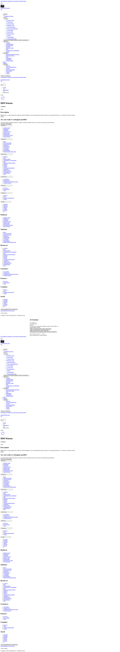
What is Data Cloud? (47, 328)
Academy (3, 8)
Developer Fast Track (8, 225)
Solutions (8, 46)
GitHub (5, 303)
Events (7, 51)
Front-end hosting (11, 27)
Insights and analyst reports (9, 254)
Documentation (9, 45)
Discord (5, 305)
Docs (6, 8)
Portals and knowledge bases (9, 242)
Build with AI (10, 55)
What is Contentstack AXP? (36, 328)
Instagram (5, 301)
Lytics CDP (10, 32)
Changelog (5, 220)
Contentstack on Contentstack (12, 50)
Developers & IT (7, 221)
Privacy (7, 310)
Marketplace (9, 58)
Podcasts (5, 257)
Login (8, 8)
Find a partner (6, 282)
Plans (4, 62)
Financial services (7, 234)
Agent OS (11, 23)
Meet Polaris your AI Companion (36, 331)
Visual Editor (10, 30)
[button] (2, 4)
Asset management (13, 28)
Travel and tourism (7, 233)
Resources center (10, 48)
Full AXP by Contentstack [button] (9, 309)
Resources (6, 41)
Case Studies (6, 271)
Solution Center (6, 217)
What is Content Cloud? (35, 330)
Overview (5, 281)
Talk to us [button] (3, 75)
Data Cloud (10, 22)
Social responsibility (10, 69)
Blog (7, 49)
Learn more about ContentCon (50, 331)
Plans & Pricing (6, 226)
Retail (4, 232)
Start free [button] (8, 75)
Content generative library (9, 259)
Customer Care (6, 273)
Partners (5, 63)
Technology (6, 236)
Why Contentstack (11, 67)
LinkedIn (5, 300)
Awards (8, 68)
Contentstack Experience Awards (10, 274)
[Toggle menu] (4, 85)
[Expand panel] (31, 323)
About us (8, 66)
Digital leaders (6, 224)
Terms (4, 310)
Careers (7, 72)
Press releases (9, 71)
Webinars (5, 255)
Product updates (9, 60)
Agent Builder (11, 37)
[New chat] (33, 323)
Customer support (7, 275)
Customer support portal (8, 292)
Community (8, 59)
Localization (6, 239)
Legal (2, 310)
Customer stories (9, 44)
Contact (8, 73)
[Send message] (44, 334)
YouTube (5, 304)
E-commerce (6, 238)
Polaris (9, 35)
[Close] (36, 323)
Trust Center (12, 310)
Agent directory (12, 38)
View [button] (2, 116)
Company (6, 64)
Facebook (5, 299)
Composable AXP (7, 263)
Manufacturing (6, 237)
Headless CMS (11, 25)
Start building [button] (8, 123)
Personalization (11, 33)
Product (5, 14)
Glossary (5, 258)
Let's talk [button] (3, 123)
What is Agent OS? (45, 330)
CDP (4, 265)
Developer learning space (12, 54)
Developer (6, 53)
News (4, 291)
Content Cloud (11, 20)
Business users (6, 222)
